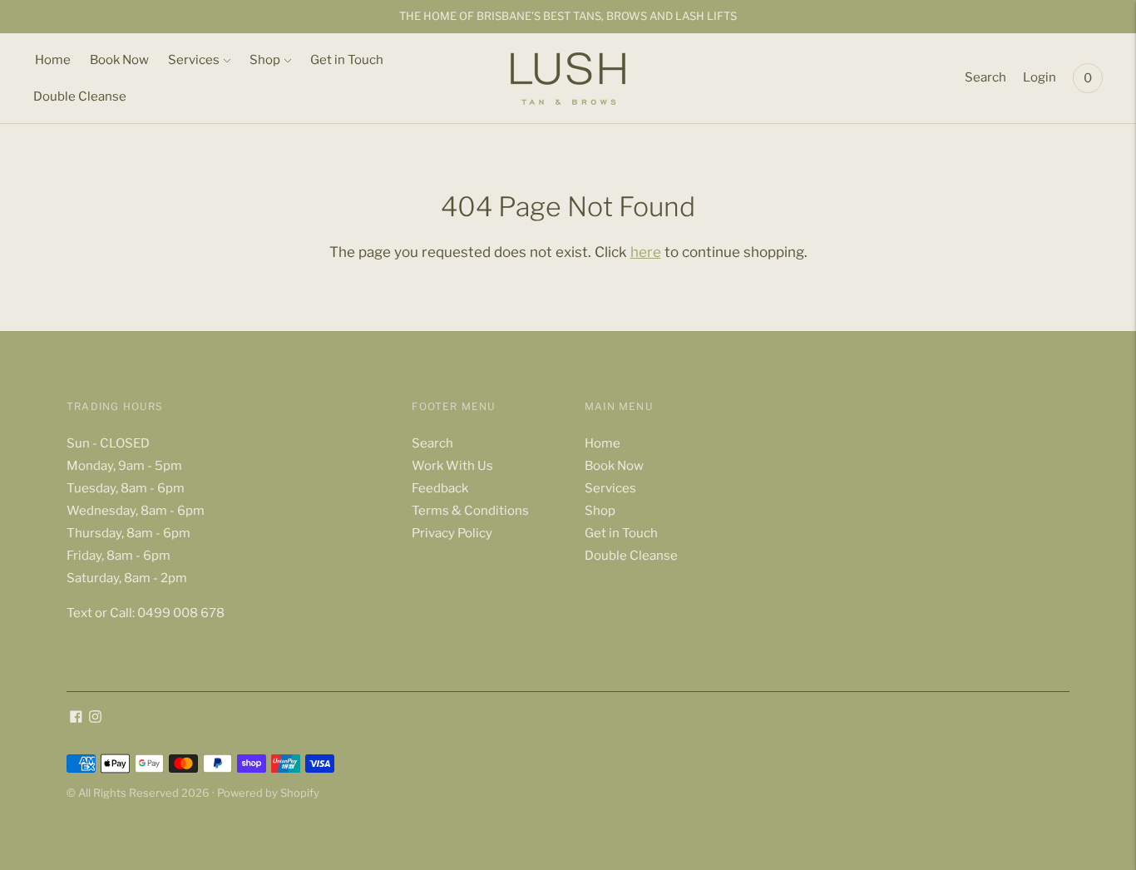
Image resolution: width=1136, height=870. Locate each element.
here (645, 252)
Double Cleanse (79, 96)
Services (194, 59)
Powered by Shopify (268, 792)
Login (1039, 77)
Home (53, 59)
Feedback (440, 488)
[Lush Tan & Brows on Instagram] (95, 718)
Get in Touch (346, 59)
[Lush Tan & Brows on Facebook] (76, 718)
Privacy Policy (452, 533)
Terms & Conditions (470, 510)
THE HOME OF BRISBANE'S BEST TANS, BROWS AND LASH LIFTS (568, 15)
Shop (264, 59)
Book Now (119, 59)
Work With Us (452, 465)
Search (985, 77)
